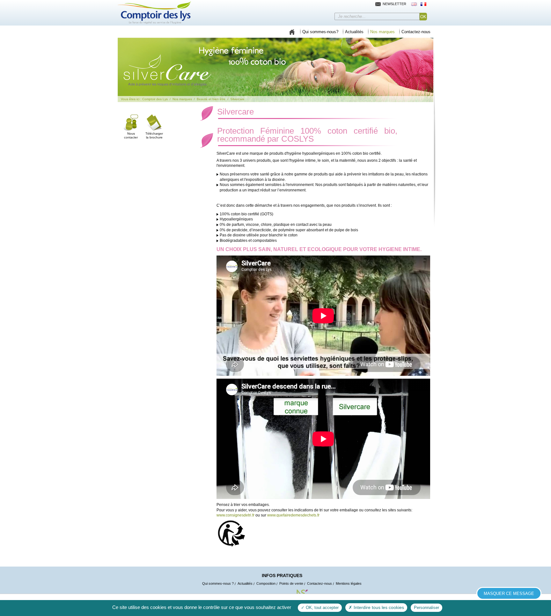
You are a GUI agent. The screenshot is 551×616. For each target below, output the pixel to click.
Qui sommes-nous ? (218, 583)
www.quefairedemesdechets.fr (293, 515)
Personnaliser (426, 607)
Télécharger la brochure (154, 135)
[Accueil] (154, 12)
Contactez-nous (319, 583)
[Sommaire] (292, 31)
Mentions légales (349, 583)
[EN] (414, 4)
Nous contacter (131, 135)
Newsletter (394, 4)
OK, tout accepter (322, 607)
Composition (266, 583)
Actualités (245, 583)
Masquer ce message (509, 593)
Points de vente (291, 583)
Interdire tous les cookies (378, 607)
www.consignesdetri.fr (235, 515)
